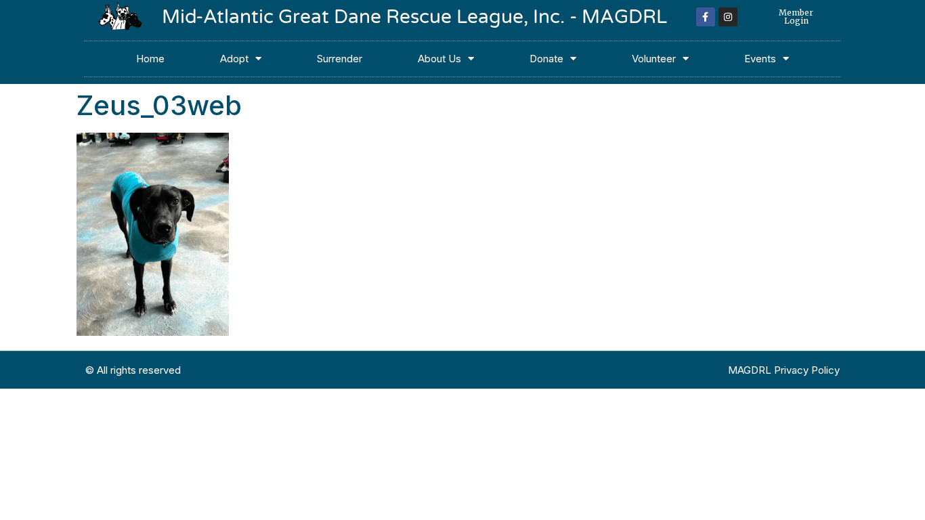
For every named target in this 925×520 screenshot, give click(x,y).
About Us (439, 58)
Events (760, 58)
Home (150, 58)
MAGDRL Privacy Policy (784, 370)
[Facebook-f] (705, 16)
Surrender (339, 58)
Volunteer (654, 58)
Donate (546, 58)
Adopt (234, 58)
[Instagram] (727, 16)
